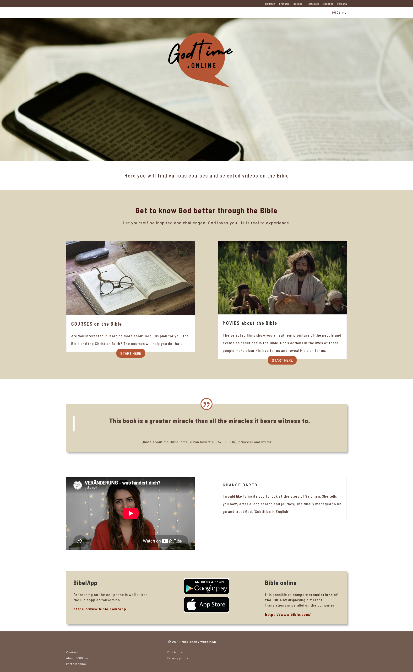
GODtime (339, 12)
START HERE (130, 353)
